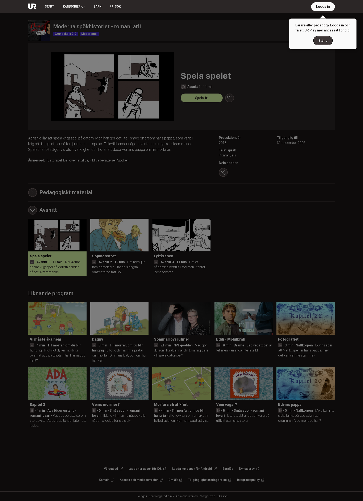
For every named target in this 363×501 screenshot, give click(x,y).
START (49, 6)
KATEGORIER (71, 6)
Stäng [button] (322, 41)
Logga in (323, 7)
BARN (97, 6)
